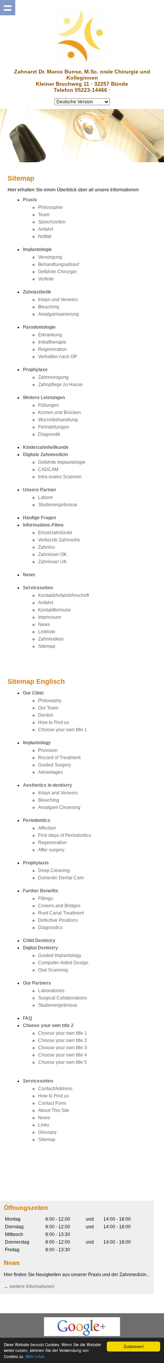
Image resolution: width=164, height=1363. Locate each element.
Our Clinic (33, 693)
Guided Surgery (54, 765)
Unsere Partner (39, 489)
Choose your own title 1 (62, 729)
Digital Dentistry (40, 948)
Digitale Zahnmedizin (45, 454)
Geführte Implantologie (61, 462)
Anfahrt (45, 229)
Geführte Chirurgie (57, 271)
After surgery (51, 850)
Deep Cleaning (54, 870)
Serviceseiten (38, 587)
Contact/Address (55, 1088)
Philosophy (49, 700)
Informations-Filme (43, 525)
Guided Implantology (59, 955)
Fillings (45, 898)
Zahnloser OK (52, 554)
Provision (48, 750)
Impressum (49, 617)
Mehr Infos (35, 1356)
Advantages (50, 772)
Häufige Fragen (39, 517)
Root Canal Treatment (61, 913)
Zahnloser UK (52, 561)
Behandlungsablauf (58, 264)
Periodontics (36, 820)
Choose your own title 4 (62, 1055)
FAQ (27, 1018)
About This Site (53, 1110)
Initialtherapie (52, 342)
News (29, 574)
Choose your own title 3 (62, 1047)
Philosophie (50, 207)
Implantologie (37, 249)
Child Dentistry (39, 940)
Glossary (47, 1132)
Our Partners (37, 983)
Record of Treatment (59, 757)
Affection (47, 828)
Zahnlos (46, 547)
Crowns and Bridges (59, 905)
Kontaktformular (54, 610)
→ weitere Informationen (29, 1286)
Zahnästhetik (37, 292)
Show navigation (7, 7)
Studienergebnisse (57, 504)
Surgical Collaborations (62, 998)
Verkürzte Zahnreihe (59, 540)
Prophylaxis (36, 863)
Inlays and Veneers (58, 793)
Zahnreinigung (53, 377)
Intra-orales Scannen (60, 476)
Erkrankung (50, 334)
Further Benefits (40, 890)
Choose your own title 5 (62, 1062)
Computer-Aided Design (63, 962)
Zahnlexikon (51, 639)
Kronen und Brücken (59, 412)
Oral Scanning (53, 970)
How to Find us (53, 722)
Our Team (48, 708)
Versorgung (50, 257)
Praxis (30, 199)
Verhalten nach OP (57, 356)
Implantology (37, 742)
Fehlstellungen (53, 427)
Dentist (45, 715)
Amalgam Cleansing (59, 807)
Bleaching (48, 307)
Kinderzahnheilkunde (46, 447)
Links (43, 1125)
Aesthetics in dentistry (47, 785)
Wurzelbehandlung (58, 419)
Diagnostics (50, 927)
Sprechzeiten (52, 222)
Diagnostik (49, 434)
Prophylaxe (35, 369)
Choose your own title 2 (48, 1025)
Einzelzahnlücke (55, 532)
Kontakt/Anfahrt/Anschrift (63, 595)
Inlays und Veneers (58, 299)
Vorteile (46, 279)
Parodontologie (39, 327)
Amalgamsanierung (58, 314)
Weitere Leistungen (44, 397)
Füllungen (48, 405)
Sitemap (46, 646)
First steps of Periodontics (64, 835)
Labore (45, 497)
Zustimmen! (134, 1346)
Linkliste (46, 631)
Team (44, 214)
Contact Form (52, 1103)
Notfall (44, 236)
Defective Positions (58, 920)
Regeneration (52, 349)
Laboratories (51, 990)
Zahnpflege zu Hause (60, 384)
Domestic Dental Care (61, 877)
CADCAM (48, 469)
